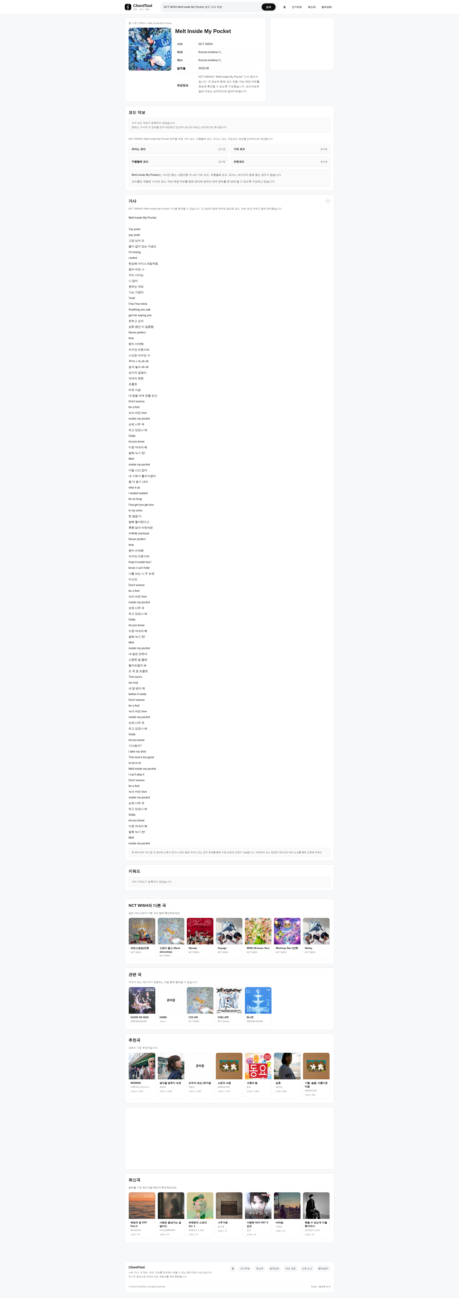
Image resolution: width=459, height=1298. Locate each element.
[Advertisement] (302, 43)
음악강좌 (327, 7)
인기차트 (297, 7)
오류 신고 (307, 1268)
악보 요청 (290, 1268)
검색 (268, 7)
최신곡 (312, 7)
